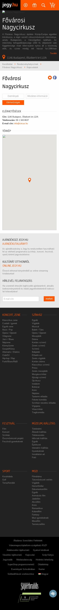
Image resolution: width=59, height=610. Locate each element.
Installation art (38, 454)
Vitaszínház (37, 409)
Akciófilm (36, 502)
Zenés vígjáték (38, 358)
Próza (34, 368)
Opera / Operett (9, 333)
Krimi (34, 390)
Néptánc (35, 393)
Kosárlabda (7, 476)
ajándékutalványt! (15, 244)
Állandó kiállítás (39, 432)
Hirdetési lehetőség (44, 559)
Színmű (35, 349)
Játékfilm (36, 499)
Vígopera (36, 406)
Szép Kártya (47, 555)
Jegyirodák (8, 559)
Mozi (35, 471)
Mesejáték (36, 336)
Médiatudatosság (24, 559)
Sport (6, 471)
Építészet (36, 445)
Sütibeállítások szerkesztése (21, 574)
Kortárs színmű (39, 342)
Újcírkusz (36, 380)
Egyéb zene (7, 326)
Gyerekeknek (38, 451)
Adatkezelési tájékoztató (18, 550)
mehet (49, 298)
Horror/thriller (38, 486)
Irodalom (36, 384)
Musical (35, 326)
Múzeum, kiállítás (43, 423)
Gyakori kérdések (41, 550)
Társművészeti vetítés (42, 479)
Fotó (34, 457)
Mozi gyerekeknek (40, 518)
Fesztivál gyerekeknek (12, 441)
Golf (4, 479)
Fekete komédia (39, 400)
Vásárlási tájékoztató (12, 555)
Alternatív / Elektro (11, 352)
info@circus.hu (21, 123)
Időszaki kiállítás (39, 438)
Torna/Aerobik (8, 483)
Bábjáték (36, 352)
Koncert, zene (11, 315)
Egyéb (35, 320)
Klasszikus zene (9, 320)
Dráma (35, 339)
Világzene (6, 336)
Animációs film (38, 495)
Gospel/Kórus (8, 349)
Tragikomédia (38, 412)
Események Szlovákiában (23, 569)
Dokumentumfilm (39, 489)
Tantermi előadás (40, 396)
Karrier (42, 569)
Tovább (53, 53)
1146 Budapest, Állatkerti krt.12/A (27, 57)
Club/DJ (6, 355)
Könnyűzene (8, 345)
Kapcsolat (30, 555)
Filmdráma (37, 476)
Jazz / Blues (8, 339)
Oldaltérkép (43, 564)
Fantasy (35, 514)
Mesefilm (36, 521)
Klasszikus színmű (40, 365)
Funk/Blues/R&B (10, 361)
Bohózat (35, 387)
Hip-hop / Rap (8, 358)
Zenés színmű (38, 345)
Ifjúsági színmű (39, 377)
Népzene (6, 342)
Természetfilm (38, 524)
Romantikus (37, 508)
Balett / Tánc (38, 330)
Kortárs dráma (38, 361)
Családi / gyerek (9, 323)
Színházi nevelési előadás (44, 403)
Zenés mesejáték (40, 371)
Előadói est (37, 355)
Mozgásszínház (39, 374)
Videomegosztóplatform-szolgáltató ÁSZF (28, 545)
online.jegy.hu (12, 265)
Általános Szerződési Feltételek (28, 540)
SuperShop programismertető (21, 564)
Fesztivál (8, 423)
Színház (37, 315)
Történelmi (37, 429)
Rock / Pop (7, 330)
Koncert (5, 432)
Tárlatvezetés (38, 435)
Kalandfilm (37, 511)
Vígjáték (35, 323)
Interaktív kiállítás (40, 448)
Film (4, 429)
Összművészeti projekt (12, 438)
